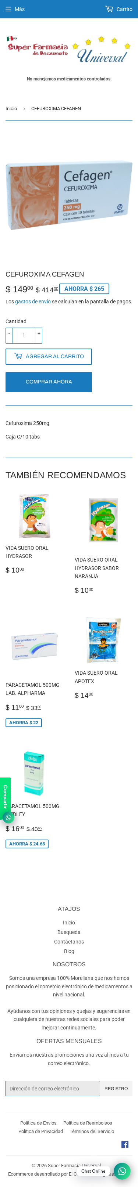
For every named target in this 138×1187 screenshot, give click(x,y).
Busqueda (69, 932)
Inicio (11, 108)
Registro (116, 1088)
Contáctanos (69, 942)
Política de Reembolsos (87, 1123)
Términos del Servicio (92, 1131)
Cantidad (16, 321)
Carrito (124, 9)
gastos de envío (33, 301)
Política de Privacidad (40, 1131)
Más (20, 9)
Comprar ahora (49, 382)
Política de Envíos (38, 1123)
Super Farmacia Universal (74, 1165)
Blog (69, 951)
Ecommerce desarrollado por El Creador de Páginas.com (66, 1174)
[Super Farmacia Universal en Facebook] (125, 1145)
